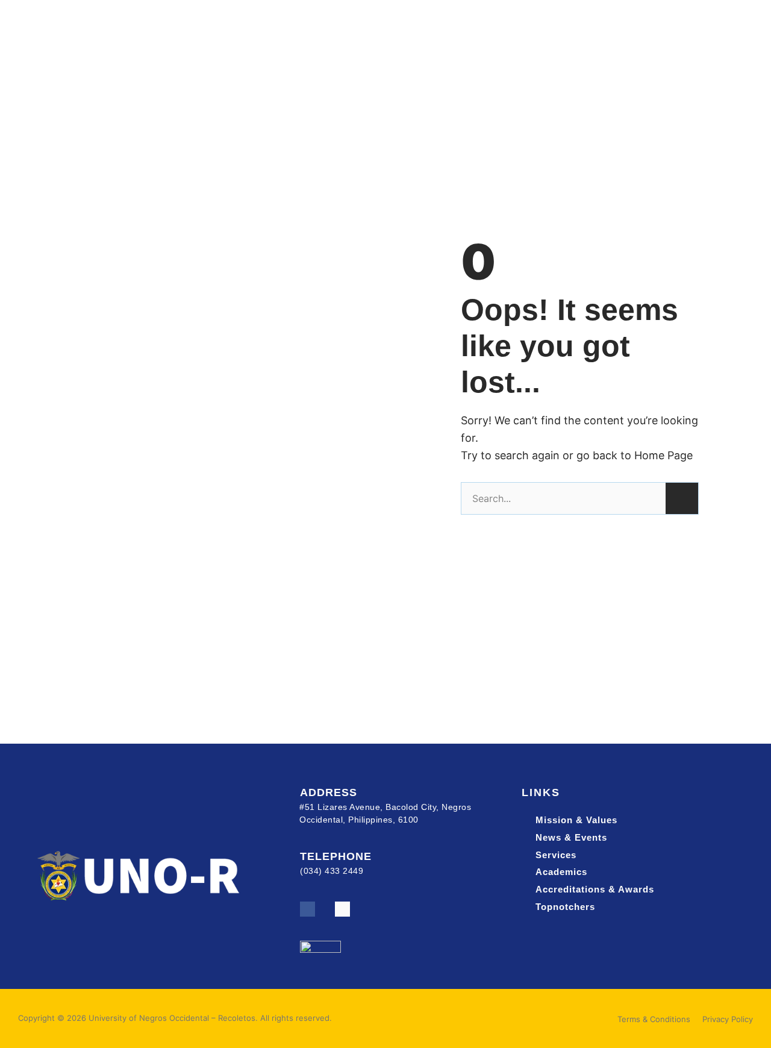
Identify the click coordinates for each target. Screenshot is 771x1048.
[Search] (682, 498)
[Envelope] (342, 909)
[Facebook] (307, 909)
